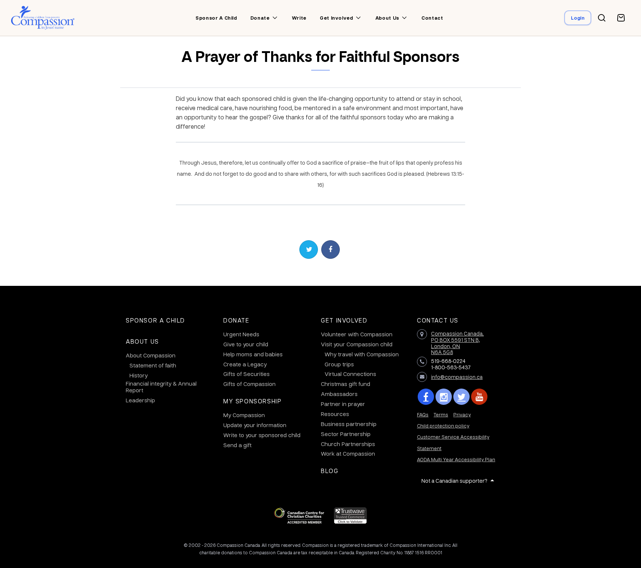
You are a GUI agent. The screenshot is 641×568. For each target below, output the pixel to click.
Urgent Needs (241, 334)
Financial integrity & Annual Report (161, 386)
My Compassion (244, 415)
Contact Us (437, 320)
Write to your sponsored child (261, 435)
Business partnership (349, 423)
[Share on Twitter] (308, 249)
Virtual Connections (350, 373)
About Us (142, 341)
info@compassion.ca (457, 376)
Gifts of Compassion (249, 383)
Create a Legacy (245, 364)
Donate (260, 17)
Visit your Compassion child (356, 344)
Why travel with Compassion (362, 354)
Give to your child (245, 344)
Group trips (339, 364)
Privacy (462, 414)
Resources (335, 413)
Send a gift (237, 445)
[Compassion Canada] (43, 18)
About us (387, 17)
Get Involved (344, 320)
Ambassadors (339, 393)
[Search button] (602, 18)
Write (299, 17)
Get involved (336, 17)
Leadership (140, 400)
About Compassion (150, 355)
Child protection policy (443, 425)
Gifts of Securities (246, 373)
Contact (432, 17)
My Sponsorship (252, 401)
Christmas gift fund (345, 383)
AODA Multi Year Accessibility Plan (456, 459)
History (138, 375)
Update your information (254, 425)
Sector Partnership (346, 433)
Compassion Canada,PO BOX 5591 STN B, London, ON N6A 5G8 (457, 342)
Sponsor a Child (155, 320)
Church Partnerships (348, 443)
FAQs (422, 414)
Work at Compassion (348, 453)
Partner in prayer (343, 403)
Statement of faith (152, 365)
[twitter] (461, 397)
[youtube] (479, 397)
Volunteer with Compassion (356, 334)
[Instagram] (443, 397)
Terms (441, 414)
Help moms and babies (253, 354)
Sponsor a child (216, 17)
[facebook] (426, 397)
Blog (329, 471)
